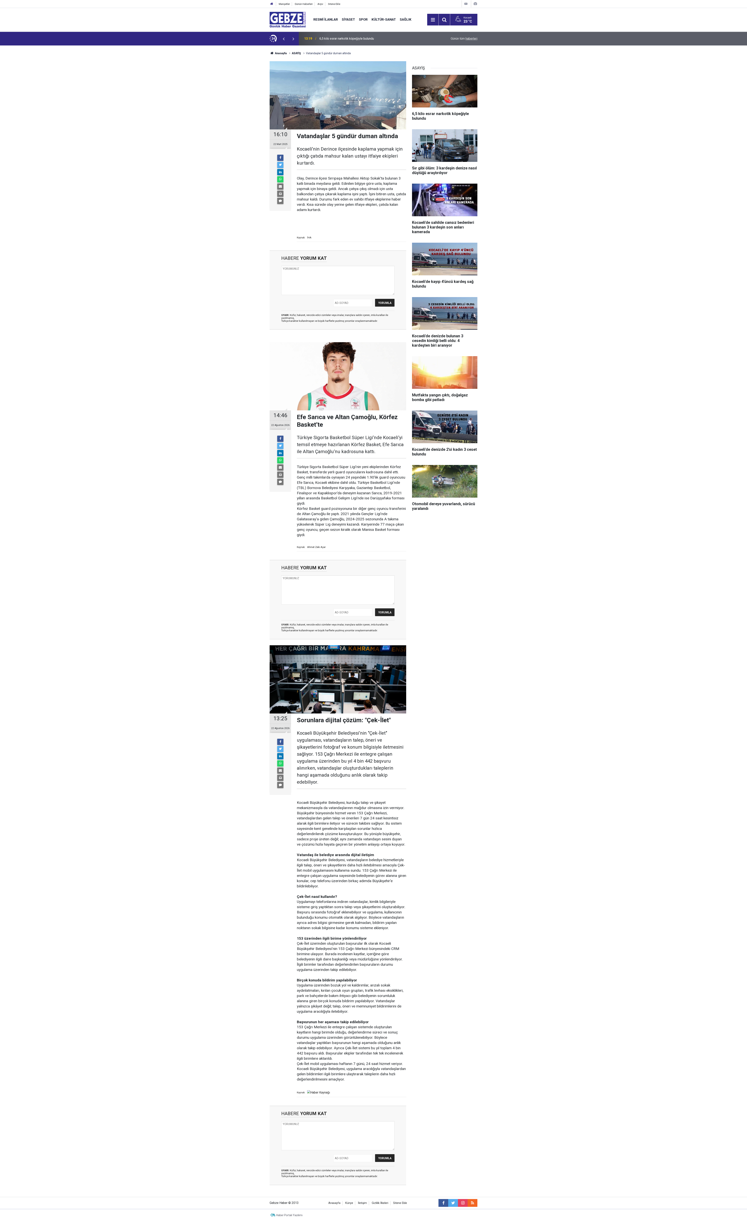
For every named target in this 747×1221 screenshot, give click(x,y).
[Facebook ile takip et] (443, 1203)
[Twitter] (280, 165)
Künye (349, 1203)
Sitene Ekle (334, 4)
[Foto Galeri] (475, 4)
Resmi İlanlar (325, 19)
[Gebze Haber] (288, 19)
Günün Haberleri (304, 4)
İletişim (362, 1203)
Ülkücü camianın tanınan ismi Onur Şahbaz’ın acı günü (355, 38)
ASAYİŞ (296, 53)
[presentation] (283, 38)
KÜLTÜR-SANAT (384, 19)
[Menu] (432, 20)
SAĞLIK (405, 19)
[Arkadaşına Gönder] (280, 186)
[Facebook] (280, 158)
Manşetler (284, 4)
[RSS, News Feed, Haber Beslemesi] (472, 1203)
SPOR (363, 19)
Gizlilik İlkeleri (380, 1203)
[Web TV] (466, 4)
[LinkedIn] (280, 172)
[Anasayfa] (272, 4)
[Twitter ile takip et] (453, 1203)
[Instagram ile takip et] (463, 1203)
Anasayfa (280, 53)
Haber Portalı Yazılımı (289, 1215)
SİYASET (348, 19)
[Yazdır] (280, 194)
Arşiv (320, 4)
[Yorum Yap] (280, 201)
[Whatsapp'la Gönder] (280, 179)
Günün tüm (464, 38)
